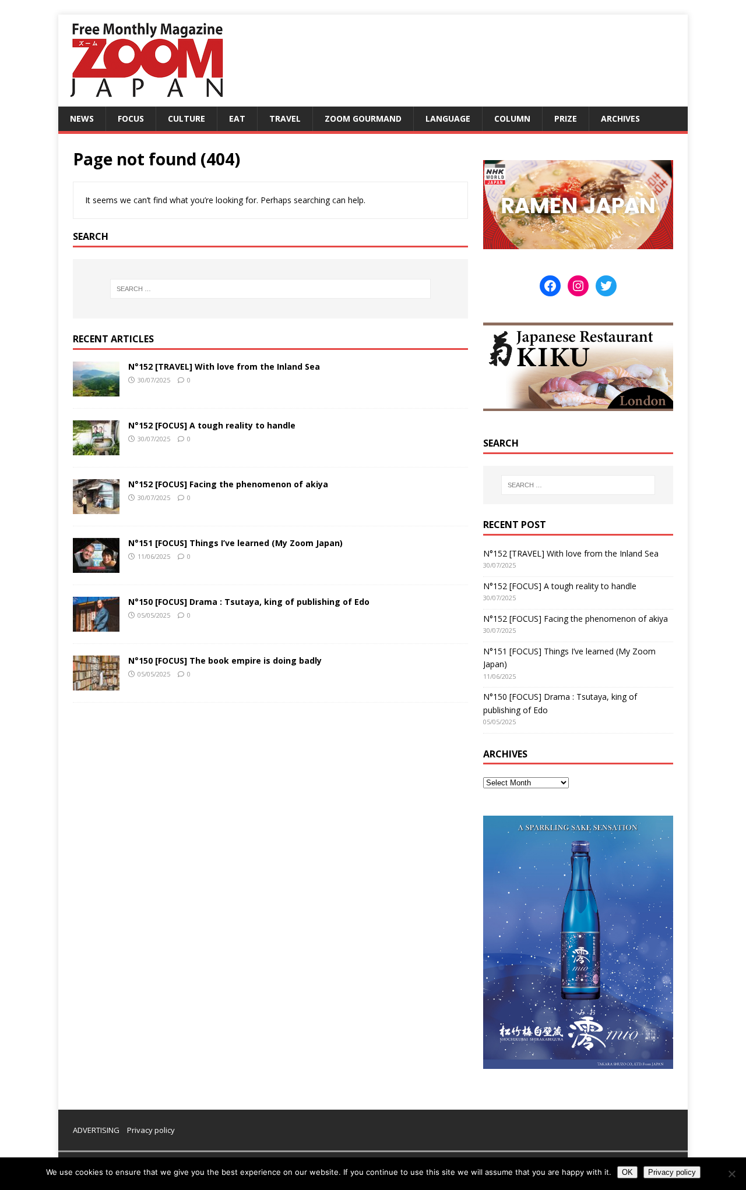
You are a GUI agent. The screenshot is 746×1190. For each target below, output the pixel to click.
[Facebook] (550, 285)
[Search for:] (270, 289)
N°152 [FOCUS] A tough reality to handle (211, 425)
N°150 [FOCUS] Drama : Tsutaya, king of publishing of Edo (249, 601)
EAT (237, 118)
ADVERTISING (96, 1130)
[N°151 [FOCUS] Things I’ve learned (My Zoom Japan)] (96, 565)
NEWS (82, 118)
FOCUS (131, 118)
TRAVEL (285, 118)
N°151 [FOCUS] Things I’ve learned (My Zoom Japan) (235, 542)
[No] (731, 1174)
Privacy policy (151, 1130)
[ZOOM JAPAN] (145, 99)
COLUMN (512, 118)
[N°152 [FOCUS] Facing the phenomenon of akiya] (96, 506)
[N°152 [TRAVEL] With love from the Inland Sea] (96, 389)
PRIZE (565, 118)
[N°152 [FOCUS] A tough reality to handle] (96, 448)
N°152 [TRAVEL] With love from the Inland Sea (224, 366)
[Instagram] (578, 285)
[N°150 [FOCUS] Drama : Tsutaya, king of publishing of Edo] (96, 624)
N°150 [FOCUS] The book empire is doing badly (225, 660)
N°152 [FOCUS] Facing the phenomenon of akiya (228, 484)
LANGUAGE (447, 118)
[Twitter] (606, 285)
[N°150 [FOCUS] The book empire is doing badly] (96, 683)
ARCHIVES (620, 118)
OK (627, 1172)
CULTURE (186, 118)
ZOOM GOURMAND (363, 118)
